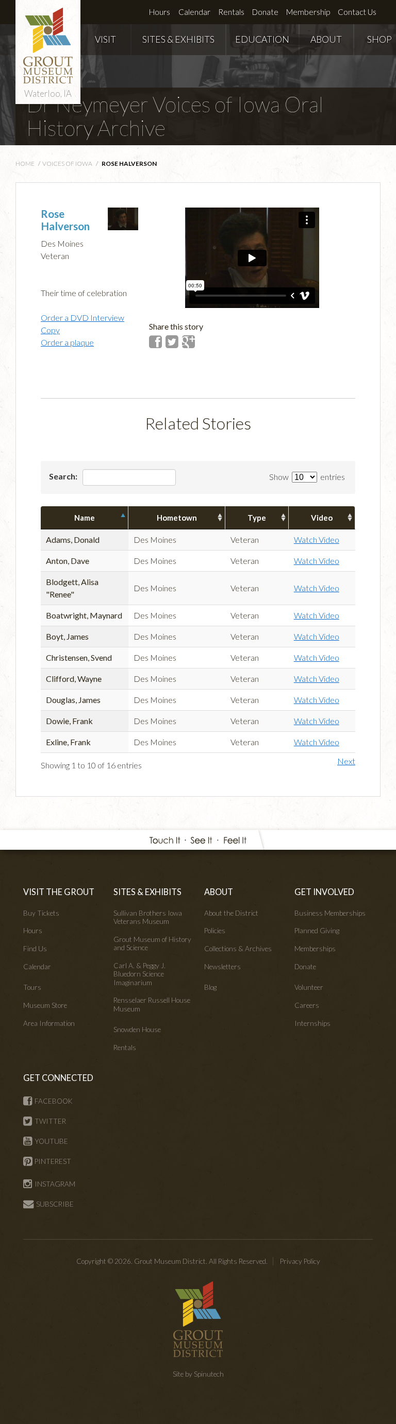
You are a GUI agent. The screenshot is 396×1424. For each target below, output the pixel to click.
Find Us (35, 949)
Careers (306, 1005)
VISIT (105, 39)
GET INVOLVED (324, 892)
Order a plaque (67, 342)
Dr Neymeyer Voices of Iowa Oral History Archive (174, 116)
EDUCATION (262, 39)
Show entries (307, 477)
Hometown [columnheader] (177, 517)
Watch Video (316, 539)
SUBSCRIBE (55, 1204)
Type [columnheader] (257, 517)
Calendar (194, 11)
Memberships (315, 949)
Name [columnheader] (84, 517)
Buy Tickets (41, 913)
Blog (210, 987)
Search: (64, 476)
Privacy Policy (300, 1261)
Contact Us (357, 11)
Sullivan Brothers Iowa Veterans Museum (147, 917)
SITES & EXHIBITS (178, 39)
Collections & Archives (238, 949)
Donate (265, 11)
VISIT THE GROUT (58, 892)
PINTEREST (53, 1161)
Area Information (49, 1023)
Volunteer (308, 987)
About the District (231, 913)
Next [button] (346, 761)
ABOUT (326, 39)
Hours (159, 11)
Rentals (231, 11)
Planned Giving (316, 931)
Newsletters (222, 967)
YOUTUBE (51, 1141)
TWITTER (50, 1121)
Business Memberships (330, 913)
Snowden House (137, 1029)
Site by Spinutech (198, 1374)
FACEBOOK (54, 1101)
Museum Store (45, 1005)
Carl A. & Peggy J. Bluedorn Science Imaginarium (139, 974)
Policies (214, 931)
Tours (32, 987)
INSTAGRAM (55, 1184)
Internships (312, 1023)
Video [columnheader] (322, 517)
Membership (308, 11)
